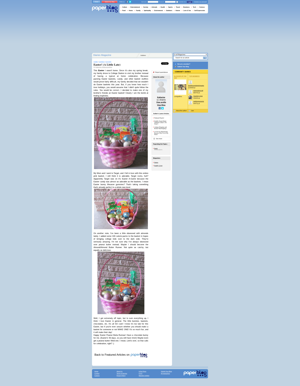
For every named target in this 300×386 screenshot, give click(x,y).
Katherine (99, 67)
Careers (97, 376)
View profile (161, 102)
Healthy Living (158, 165)
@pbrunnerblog (107, 67)
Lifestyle (154, 7)
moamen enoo (198, 96)
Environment (158, 10)
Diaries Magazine (102, 55)
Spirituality (147, 10)
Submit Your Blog (183, 66)
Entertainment (135, 7)
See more (159, 139)
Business (186, 7)
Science (202, 7)
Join (192, 111)
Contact (96, 373)
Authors (143, 55)
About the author (181, 111)
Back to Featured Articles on (112, 354)
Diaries (156, 162)
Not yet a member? (183, 64)
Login (189, 2)
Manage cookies (144, 376)
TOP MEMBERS (194, 76)
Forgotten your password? (200, 1)
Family (138, 10)
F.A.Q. (140, 373)
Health (163, 7)
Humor (178, 10)
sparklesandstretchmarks (196, 85)
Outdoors (169, 10)
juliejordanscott (198, 90)
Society (145, 7)
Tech (194, 7)
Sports (170, 7)
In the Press (142, 371)
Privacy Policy (121, 376)
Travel (178, 7)
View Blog (161, 105)
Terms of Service (122, 373)
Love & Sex (187, 10)
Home (96, 1)
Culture (124, 7)
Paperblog (105, 9)
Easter (156, 148)
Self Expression (199, 10)
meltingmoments (198, 101)
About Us (119, 371)
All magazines (165, 373)
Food (124, 10)
